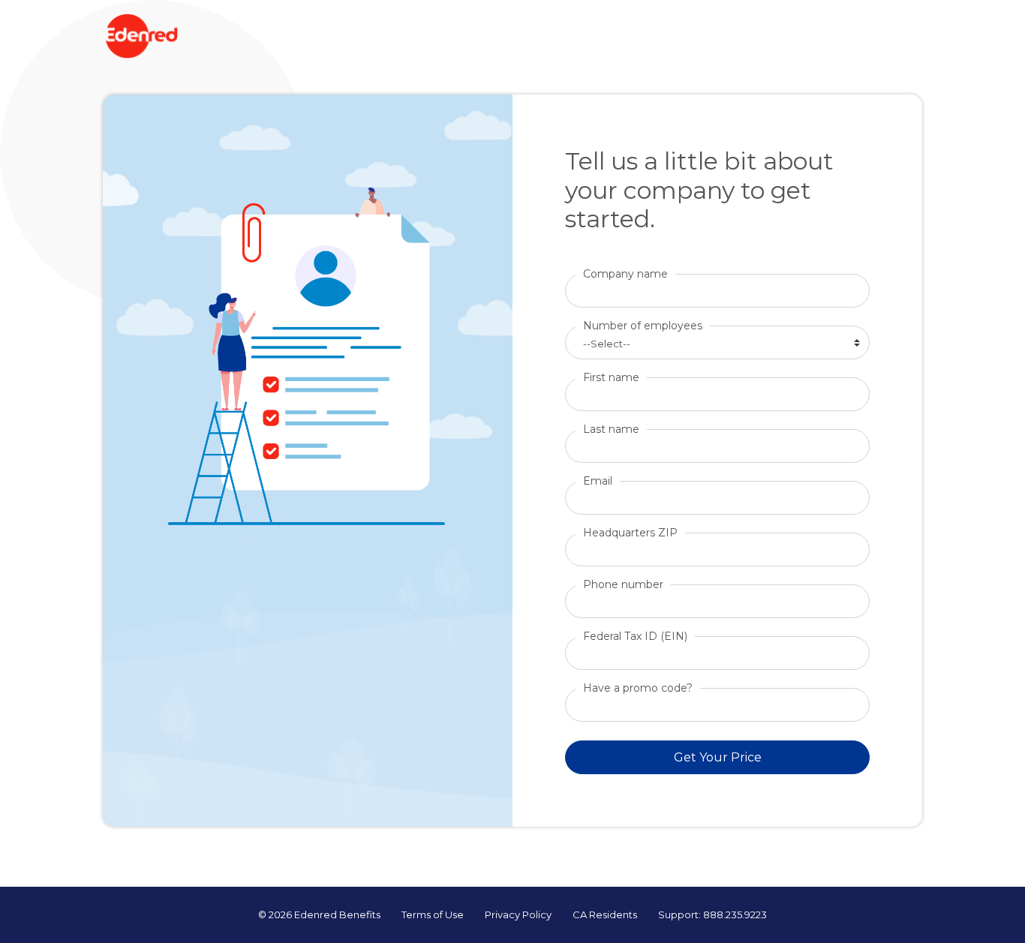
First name (611, 377)
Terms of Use (432, 914)
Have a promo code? (638, 688)
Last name (611, 429)
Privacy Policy (518, 914)
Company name (625, 274)
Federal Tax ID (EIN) (635, 636)
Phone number (623, 584)
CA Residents (605, 914)
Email (597, 481)
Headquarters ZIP (630, 532)
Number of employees (642, 325)
